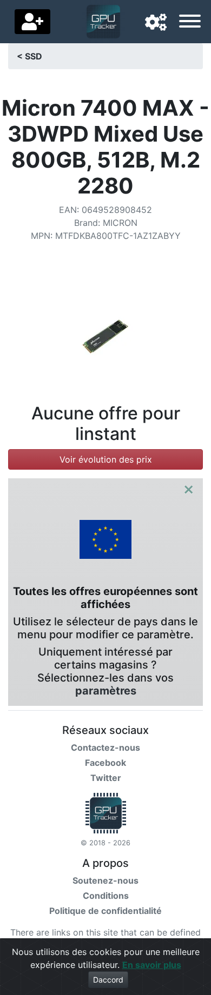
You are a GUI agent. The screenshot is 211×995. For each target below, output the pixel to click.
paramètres (105, 690)
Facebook (105, 762)
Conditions (106, 895)
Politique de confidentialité (105, 910)
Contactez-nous (105, 747)
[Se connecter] (32, 21)
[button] (156, 23)
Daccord (108, 979)
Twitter (105, 777)
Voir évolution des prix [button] (106, 459)
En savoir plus (151, 964)
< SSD (29, 56)
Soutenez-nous (105, 880)
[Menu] (190, 22)
